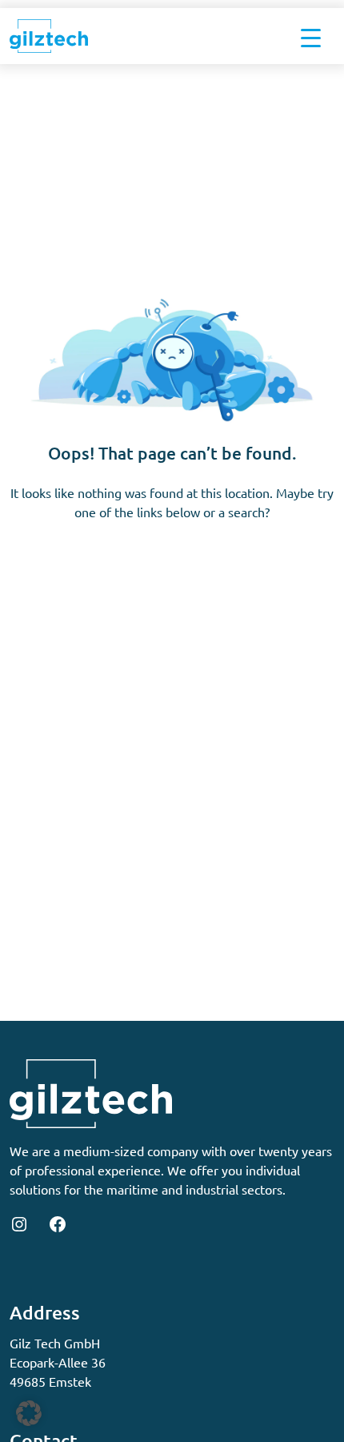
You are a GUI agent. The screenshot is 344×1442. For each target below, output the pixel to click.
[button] (29, 1413)
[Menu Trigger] (310, 36)
